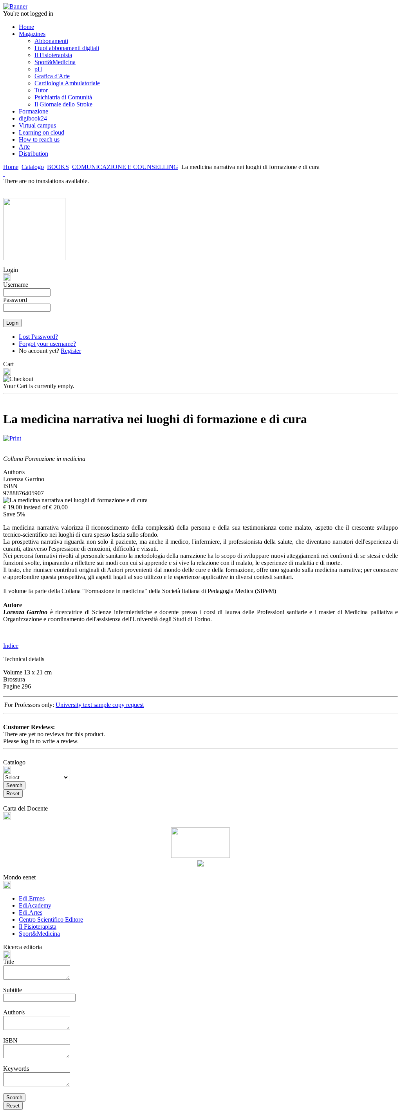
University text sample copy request (100, 704)
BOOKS (58, 167)
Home (10, 167)
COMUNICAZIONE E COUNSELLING (125, 167)
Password (15, 300)
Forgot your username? (47, 343)
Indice (10, 645)
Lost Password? (38, 336)
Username (15, 284)
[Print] (12, 436)
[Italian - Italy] (4, 174)
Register (71, 350)
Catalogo (33, 167)
